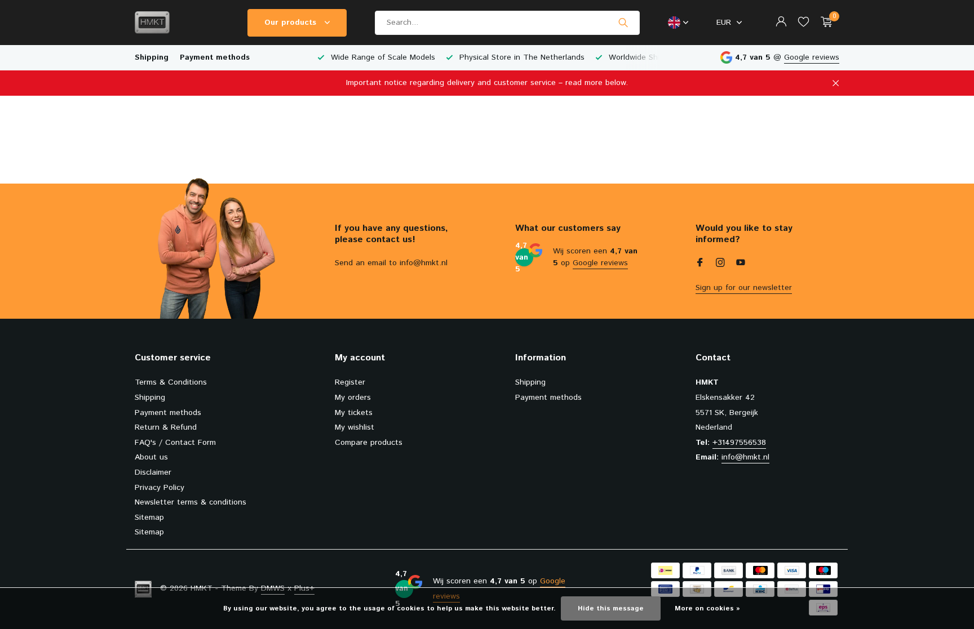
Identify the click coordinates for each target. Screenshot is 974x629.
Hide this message (611, 608)
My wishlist (354, 427)
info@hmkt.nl (745, 457)
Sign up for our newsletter (744, 287)
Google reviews (811, 57)
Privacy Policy (159, 487)
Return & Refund (166, 427)
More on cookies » (707, 608)
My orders (353, 397)
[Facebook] (700, 264)
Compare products (368, 442)
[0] (824, 22)
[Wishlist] (803, 22)
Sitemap (149, 517)
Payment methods (215, 57)
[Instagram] (720, 264)
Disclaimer (153, 472)
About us (151, 457)
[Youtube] (740, 264)
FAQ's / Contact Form (175, 442)
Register (350, 382)
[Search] (623, 22)
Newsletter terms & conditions (190, 502)
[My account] (781, 23)
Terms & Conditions (171, 382)
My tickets (354, 412)
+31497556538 (739, 442)
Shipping (152, 57)
